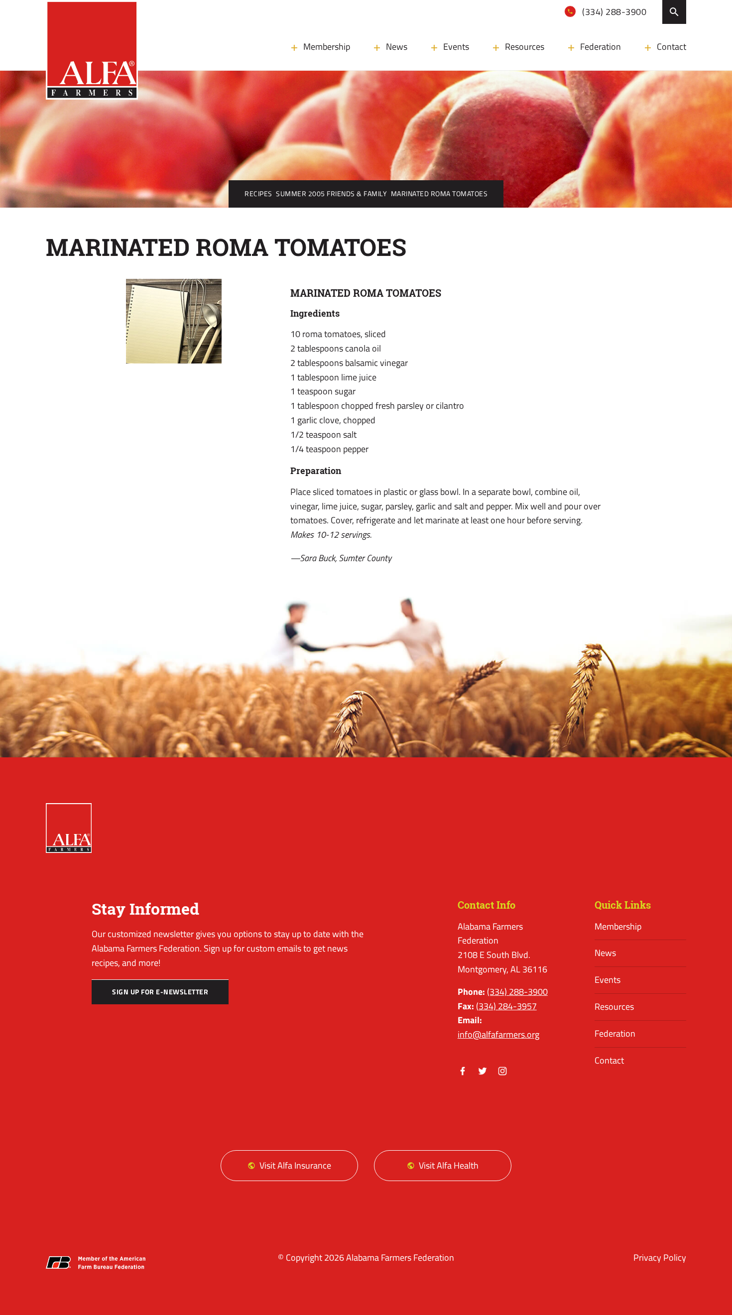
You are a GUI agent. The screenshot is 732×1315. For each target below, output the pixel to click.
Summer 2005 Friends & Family (331, 193)
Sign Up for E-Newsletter (160, 991)
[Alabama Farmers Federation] (69, 828)
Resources (524, 46)
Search (674, 12)
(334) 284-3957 (506, 1006)
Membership (326, 46)
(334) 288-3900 (613, 11)
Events (456, 46)
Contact (671, 46)
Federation (600, 46)
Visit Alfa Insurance (295, 1165)
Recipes (258, 193)
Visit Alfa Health (449, 1165)
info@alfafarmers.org (498, 1034)
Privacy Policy (659, 1257)
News (396, 46)
